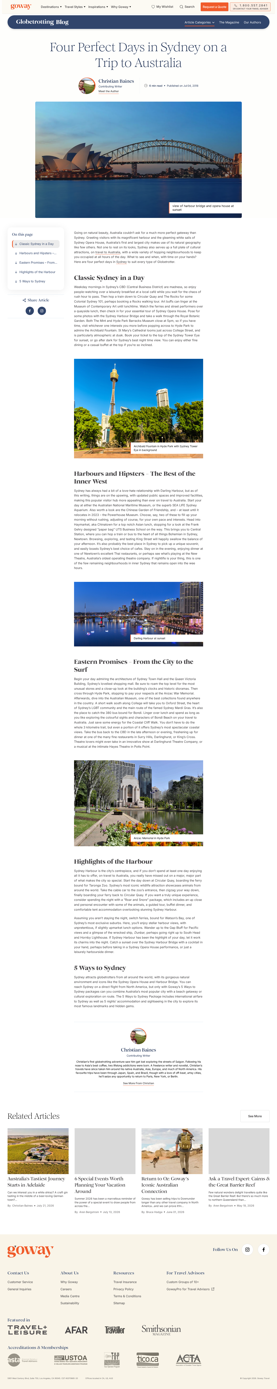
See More (255, 1116)
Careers (66, 1289)
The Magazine (229, 22)
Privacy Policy (123, 1289)
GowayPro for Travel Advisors (188, 1289)
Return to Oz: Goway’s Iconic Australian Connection (165, 1185)
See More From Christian (138, 1083)
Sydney (121, 262)
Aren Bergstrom (89, 1212)
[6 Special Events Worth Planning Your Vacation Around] (105, 1151)
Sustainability (69, 1303)
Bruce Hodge (154, 1212)
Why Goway (69, 1282)
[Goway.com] (21, 7)
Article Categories (198, 22)
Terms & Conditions (127, 1296)
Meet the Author (109, 91)
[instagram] (247, 1249)
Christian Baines (22, 1205)
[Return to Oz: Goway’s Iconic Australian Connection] (172, 1151)
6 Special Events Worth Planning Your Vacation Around (100, 1185)
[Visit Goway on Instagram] (42, 311)
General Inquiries (19, 1289)
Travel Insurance (125, 1282)
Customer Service (20, 1282)
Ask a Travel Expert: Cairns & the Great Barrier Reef (239, 1182)
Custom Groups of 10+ (183, 1282)
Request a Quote (214, 7)
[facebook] (263, 1249)
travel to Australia (107, 252)
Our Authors (252, 22)
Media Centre (70, 1296)
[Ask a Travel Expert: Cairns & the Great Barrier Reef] (239, 1151)
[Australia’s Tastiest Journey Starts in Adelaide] (38, 1151)
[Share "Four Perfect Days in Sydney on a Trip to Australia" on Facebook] (30, 311)
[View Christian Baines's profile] (87, 86)
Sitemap (119, 1303)
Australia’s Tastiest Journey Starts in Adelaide (36, 1182)
